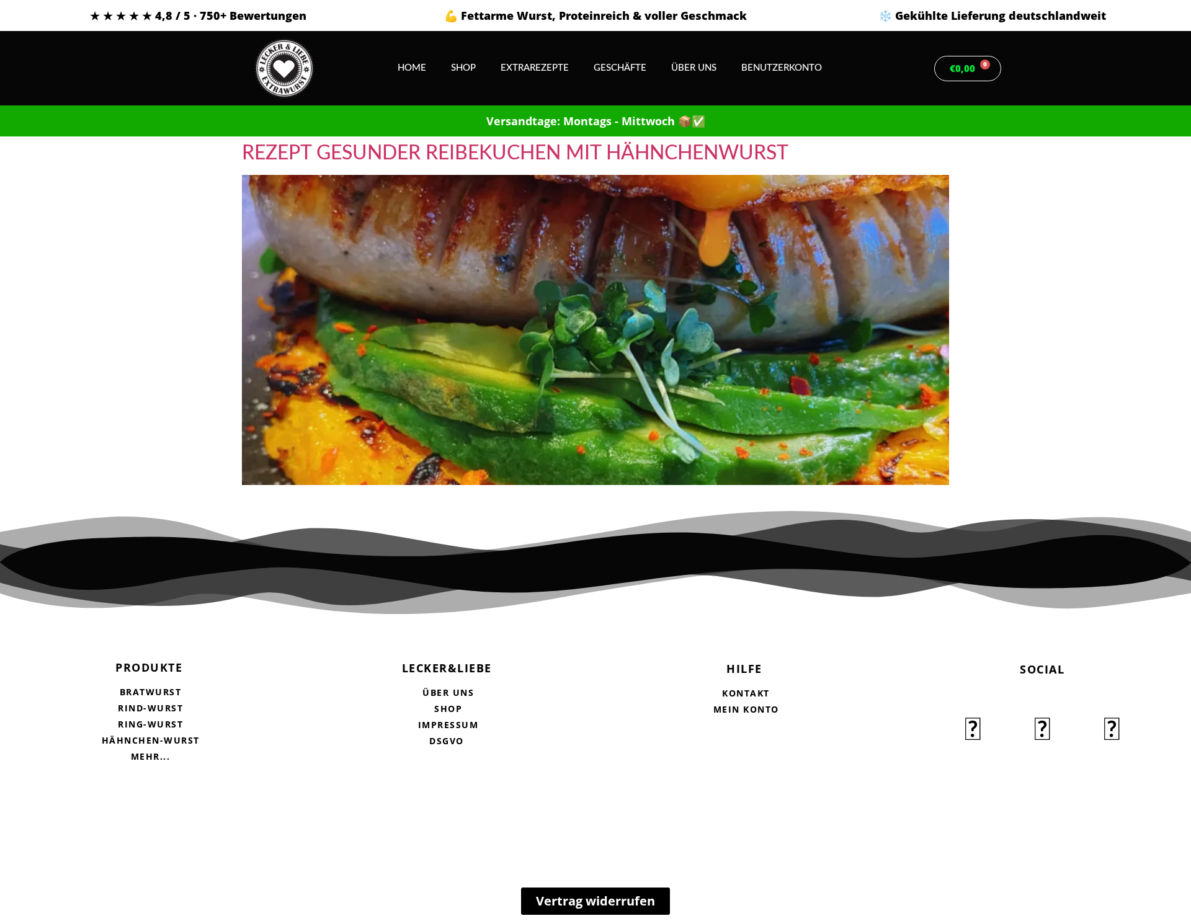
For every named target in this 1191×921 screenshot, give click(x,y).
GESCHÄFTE (620, 68)
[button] (903, 68)
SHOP (463, 68)
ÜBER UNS (693, 68)
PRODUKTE (148, 667)
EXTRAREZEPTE (535, 68)
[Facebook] (973, 731)
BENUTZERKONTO (781, 68)
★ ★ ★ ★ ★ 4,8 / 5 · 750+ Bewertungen (198, 15)
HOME (412, 68)
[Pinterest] (1112, 731)
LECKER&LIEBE (447, 668)
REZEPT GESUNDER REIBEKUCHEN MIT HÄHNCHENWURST (515, 153)
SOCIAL (1042, 669)
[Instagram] (1042, 731)
